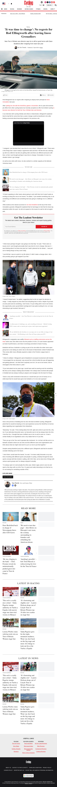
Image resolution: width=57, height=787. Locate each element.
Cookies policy (8, 770)
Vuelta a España (16, 749)
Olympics (16, 751)
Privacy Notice (47, 230)
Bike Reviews (41, 746)
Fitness (38, 9)
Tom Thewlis (23, 47)
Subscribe (49, 5)
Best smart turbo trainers (28, 749)
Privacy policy (47, 767)
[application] (28, 133)
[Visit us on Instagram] (45, 2)
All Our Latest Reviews (41, 743)
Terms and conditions (35, 767)
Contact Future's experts (20, 767)
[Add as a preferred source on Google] (28, 775)
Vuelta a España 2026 (35, 13)
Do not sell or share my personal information (39, 770)
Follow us (44, 95)
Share (6, 95)
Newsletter (51, 95)
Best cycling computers (28, 752)
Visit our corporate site (47, 781)
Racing (12, 9)
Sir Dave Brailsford (32, 204)
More (52, 9)
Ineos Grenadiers (7, 477)
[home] (2, 9)
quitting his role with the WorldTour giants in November (22, 105)
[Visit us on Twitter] (47, 2)
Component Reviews (40, 749)
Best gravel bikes (28, 746)
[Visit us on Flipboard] (54, 2)
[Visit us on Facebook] (50, 2)
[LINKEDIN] (13, 485)
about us (8, 767)
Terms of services (22, 230)
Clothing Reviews (41, 751)
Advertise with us (19, 770)
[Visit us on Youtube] (52, 2)
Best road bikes (28, 743)
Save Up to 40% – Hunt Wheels (17, 13)
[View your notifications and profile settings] (11, 3)
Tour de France (16, 743)
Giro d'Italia (16, 746)
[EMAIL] (15, 485)
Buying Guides (29, 9)
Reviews (19, 9)
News (5, 9)
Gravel (45, 9)
